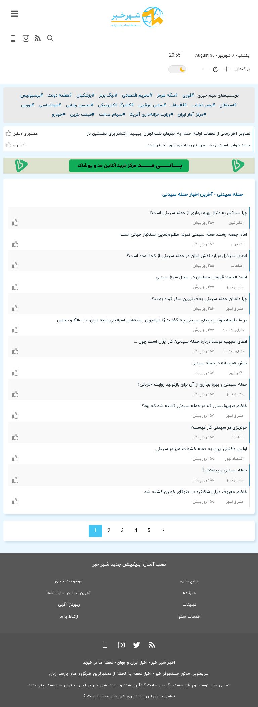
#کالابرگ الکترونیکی (116, 105)
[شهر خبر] (137, 17)
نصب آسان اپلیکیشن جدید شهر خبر (129, 564)
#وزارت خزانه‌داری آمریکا (151, 115)
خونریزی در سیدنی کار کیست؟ (219, 428)
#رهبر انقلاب (203, 105)
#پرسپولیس (31, 95)
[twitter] (136, 647)
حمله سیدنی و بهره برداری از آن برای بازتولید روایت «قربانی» (192, 385)
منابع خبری (189, 581)
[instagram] (26, 40)
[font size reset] (214, 70)
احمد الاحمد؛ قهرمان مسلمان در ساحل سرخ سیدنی (201, 277)
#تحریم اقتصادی (137, 95)
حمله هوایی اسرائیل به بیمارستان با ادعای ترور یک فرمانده (198, 145)
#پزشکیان (85, 95)
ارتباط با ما (69, 616)
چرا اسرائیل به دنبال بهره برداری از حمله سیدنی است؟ (198, 213)
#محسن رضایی (79, 105)
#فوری (188, 95)
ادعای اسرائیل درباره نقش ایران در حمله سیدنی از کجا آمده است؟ (187, 256)
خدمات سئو (189, 616)
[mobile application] (13, 40)
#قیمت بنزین (82, 115)
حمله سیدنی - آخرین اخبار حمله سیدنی (202, 194)
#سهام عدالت (112, 115)
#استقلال (228, 105)
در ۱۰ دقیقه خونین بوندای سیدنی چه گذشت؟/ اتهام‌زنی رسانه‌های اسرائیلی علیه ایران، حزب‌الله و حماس (152, 320)
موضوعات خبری (68, 581)
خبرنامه (189, 593)
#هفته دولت (60, 95)
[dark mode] (177, 69)
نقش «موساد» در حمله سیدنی (219, 363)
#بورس (27, 105)
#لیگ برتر (108, 95)
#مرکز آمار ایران (192, 115)
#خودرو (58, 115)
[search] (50, 38)
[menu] (14, 14)
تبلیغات (189, 604)
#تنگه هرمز (167, 95)
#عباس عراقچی (152, 105)
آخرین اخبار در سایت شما (69, 593)
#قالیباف (179, 105)
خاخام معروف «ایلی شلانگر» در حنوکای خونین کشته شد (195, 492)
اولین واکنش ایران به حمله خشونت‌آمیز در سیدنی (201, 449)
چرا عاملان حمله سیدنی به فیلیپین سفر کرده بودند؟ (199, 299)
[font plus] (225, 70)
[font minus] (203, 70)
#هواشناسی (50, 105)
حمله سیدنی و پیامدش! (225, 470)
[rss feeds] (38, 40)
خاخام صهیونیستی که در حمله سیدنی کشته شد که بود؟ (194, 406)
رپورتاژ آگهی (69, 604)
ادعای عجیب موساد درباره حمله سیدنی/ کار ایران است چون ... (190, 342)
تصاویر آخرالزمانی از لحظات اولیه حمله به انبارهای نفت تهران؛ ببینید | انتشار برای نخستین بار (168, 133)
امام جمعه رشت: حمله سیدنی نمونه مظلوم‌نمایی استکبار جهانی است (183, 235)
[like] (8, 128)
